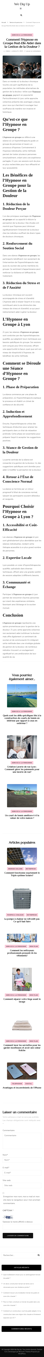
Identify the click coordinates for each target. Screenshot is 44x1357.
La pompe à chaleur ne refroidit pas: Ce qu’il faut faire (22, 920)
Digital (29, 1084)
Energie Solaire (15, 869)
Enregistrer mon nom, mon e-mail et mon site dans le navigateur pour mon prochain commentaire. (21, 1200)
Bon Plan (34, 946)
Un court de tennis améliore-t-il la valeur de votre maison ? (22, 816)
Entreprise (31, 869)
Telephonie (17, 1084)
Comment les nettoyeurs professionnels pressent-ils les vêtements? (22, 953)
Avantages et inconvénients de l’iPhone (22, 1087)
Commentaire (9, 1130)
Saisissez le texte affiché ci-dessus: (18, 1221)
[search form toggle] (21, 15)
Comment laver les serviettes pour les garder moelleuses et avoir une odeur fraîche (22, 1048)
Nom (5, 1155)
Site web (7, 1180)
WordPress (22, 1354)
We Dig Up (22, 4)
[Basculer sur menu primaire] (21, 8)
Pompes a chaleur (15, 915)
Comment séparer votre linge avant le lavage (22, 1000)
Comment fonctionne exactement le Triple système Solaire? (22, 874)
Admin (8, 51)
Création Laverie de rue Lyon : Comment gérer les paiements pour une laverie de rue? (22, 769)
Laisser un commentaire (33, 51)
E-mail (6, 1167)
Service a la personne (22, 35)
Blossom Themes (25, 1352)
